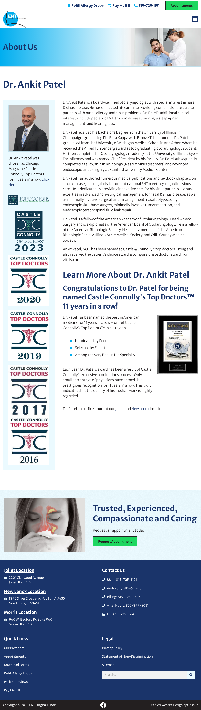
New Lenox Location (25, 591)
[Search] (191, 675)
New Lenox (140, 408)
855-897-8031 (137, 605)
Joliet (119, 408)
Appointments (15, 656)
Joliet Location (19, 570)
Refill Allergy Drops (18, 673)
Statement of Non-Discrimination (127, 656)
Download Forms (16, 665)
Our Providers (14, 648)
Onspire (192, 705)
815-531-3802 (135, 588)
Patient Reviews (16, 682)
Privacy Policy (112, 648)
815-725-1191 (149, 5)
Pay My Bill (12, 690)
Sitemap (108, 665)
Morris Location (20, 612)
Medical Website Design (166, 705)
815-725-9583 (129, 597)
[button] (195, 19)
